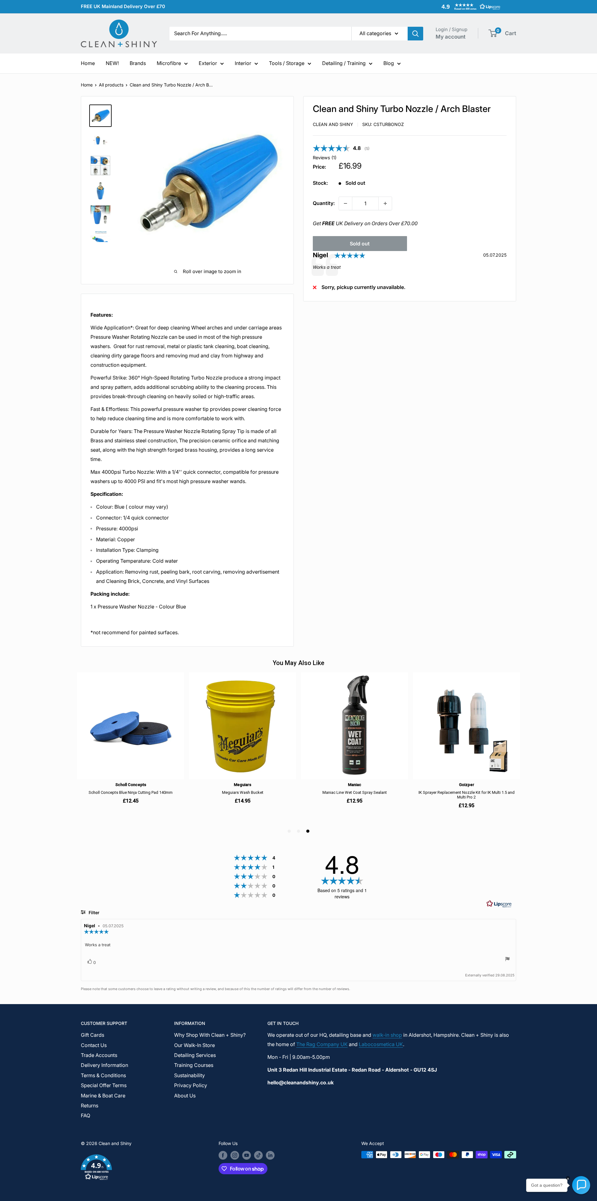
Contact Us (94, 1045)
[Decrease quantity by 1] (345, 203)
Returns (89, 1105)
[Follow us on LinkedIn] (270, 1155)
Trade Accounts (99, 1055)
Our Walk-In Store (194, 1045)
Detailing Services (195, 1055)
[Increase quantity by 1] (385, 203)
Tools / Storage (286, 63)
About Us (185, 1095)
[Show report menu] (507, 960)
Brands (138, 63)
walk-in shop (387, 1035)
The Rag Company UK (322, 1044)
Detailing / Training (344, 63)
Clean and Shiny (333, 124)
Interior (243, 63)
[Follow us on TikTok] (258, 1155)
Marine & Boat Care (103, 1095)
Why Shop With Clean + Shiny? (210, 1035)
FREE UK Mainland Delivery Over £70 (123, 6)
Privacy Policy (190, 1085)
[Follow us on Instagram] (234, 1155)
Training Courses (193, 1065)
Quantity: (324, 203)
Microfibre (169, 63)
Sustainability (189, 1075)
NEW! (112, 63)
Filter (93, 912)
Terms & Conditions (103, 1075)
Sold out (360, 243)
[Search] (415, 33)
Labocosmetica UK (381, 1044)
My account (450, 37)
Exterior (208, 63)
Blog (388, 63)
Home (88, 63)
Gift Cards (92, 1035)
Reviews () (324, 158)
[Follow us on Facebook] (223, 1155)
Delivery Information (104, 1065)
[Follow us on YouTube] (246, 1155)
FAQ (85, 1115)
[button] (469, 6)
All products (111, 84)
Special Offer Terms (104, 1085)
